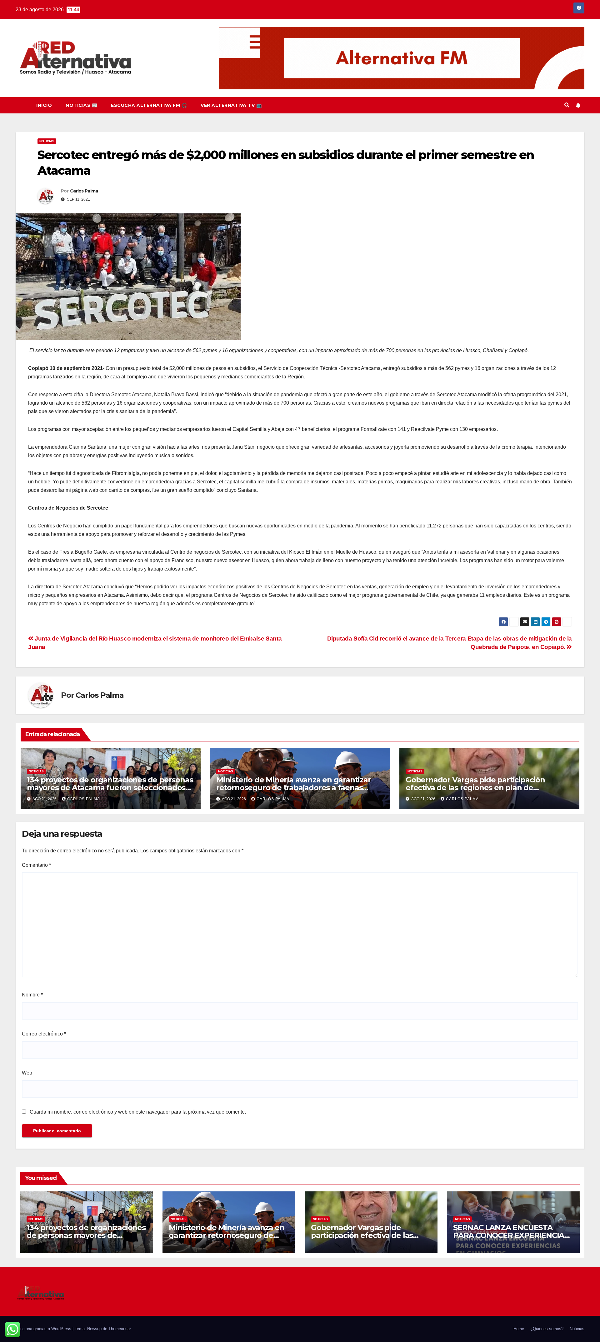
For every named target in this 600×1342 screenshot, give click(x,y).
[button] (566, 105)
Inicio (44, 105)
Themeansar (119, 1328)
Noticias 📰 (81, 105)
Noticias (46, 141)
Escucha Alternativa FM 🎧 (149, 105)
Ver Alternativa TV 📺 (231, 105)
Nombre (32, 994)
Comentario (36, 865)
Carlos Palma (84, 191)
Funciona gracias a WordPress (44, 1328)
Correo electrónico (44, 1033)
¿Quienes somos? (546, 1328)
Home (518, 1328)
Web (27, 1072)
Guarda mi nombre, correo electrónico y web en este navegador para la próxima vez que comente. (138, 1112)
